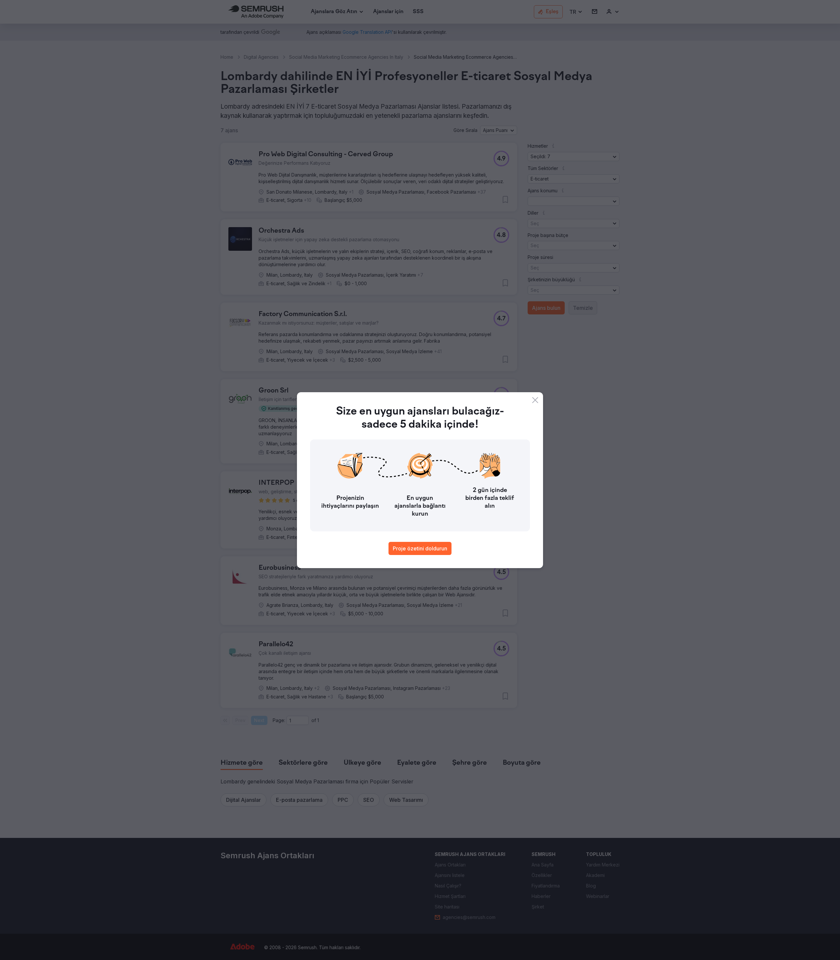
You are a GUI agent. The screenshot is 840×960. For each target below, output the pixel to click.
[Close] (535, 400)
